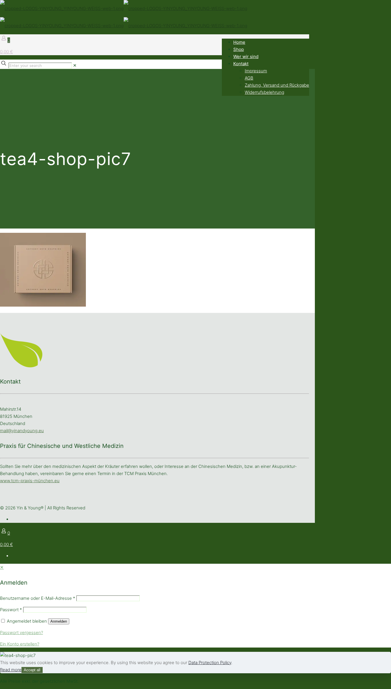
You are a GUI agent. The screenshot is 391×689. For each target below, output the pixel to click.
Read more (10, 669)
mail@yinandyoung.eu (22, 430)
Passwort (11, 609)
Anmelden (58, 621)
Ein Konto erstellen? (19, 644)
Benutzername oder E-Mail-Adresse (37, 598)
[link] (75, 65)
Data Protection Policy (209, 662)
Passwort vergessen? (21, 632)
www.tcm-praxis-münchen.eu (30, 480)
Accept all (32, 670)
